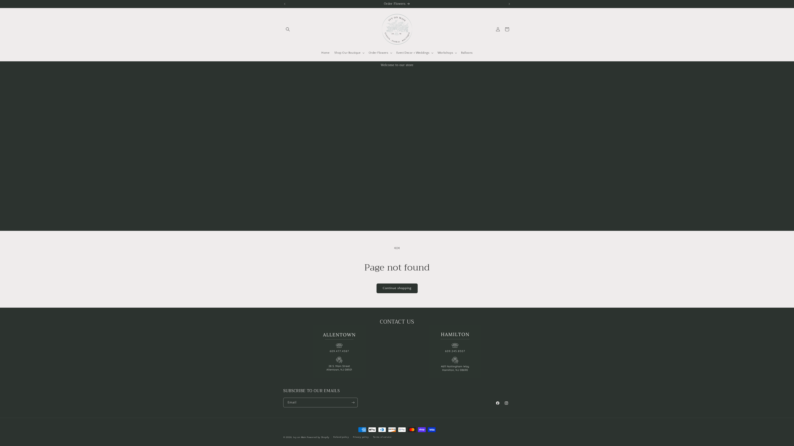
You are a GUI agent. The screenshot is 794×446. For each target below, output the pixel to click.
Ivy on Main (299, 437)
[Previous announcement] (284, 4)
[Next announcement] (509, 4)
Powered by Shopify (318, 437)
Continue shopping (397, 288)
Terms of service (382, 437)
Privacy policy (361, 437)
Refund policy (341, 437)
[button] (287, 29)
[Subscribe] (353, 402)
